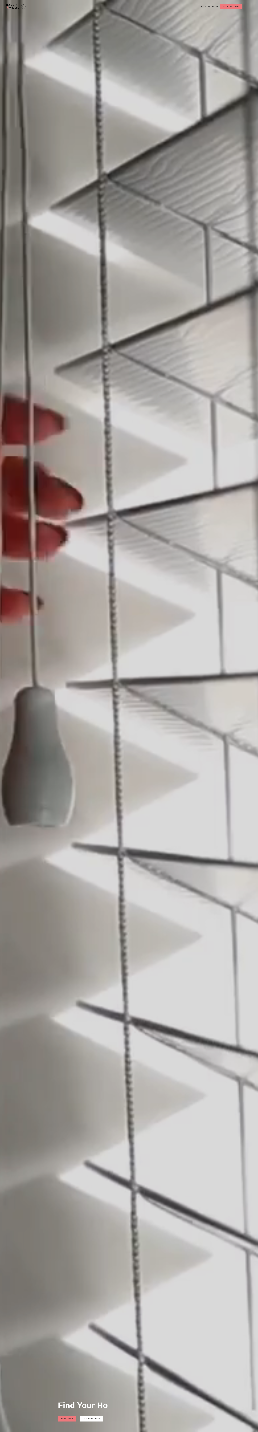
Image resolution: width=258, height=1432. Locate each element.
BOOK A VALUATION (231, 6)
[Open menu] (247, 6)
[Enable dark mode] (23, 6)
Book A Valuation (67, 1418)
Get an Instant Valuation (91, 1418)
